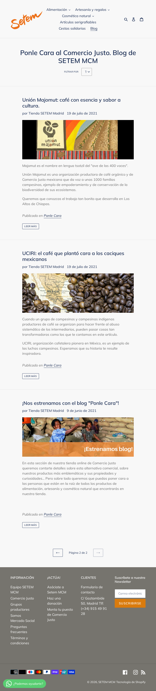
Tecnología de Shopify (131, 682)
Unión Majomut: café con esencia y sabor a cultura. (71, 103)
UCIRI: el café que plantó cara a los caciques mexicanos (73, 256)
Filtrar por (71, 71)
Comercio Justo (22, 598)
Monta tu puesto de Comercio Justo (60, 614)
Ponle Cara (52, 215)
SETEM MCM (106, 682)
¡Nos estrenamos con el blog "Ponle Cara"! (70, 403)
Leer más (30, 226)
